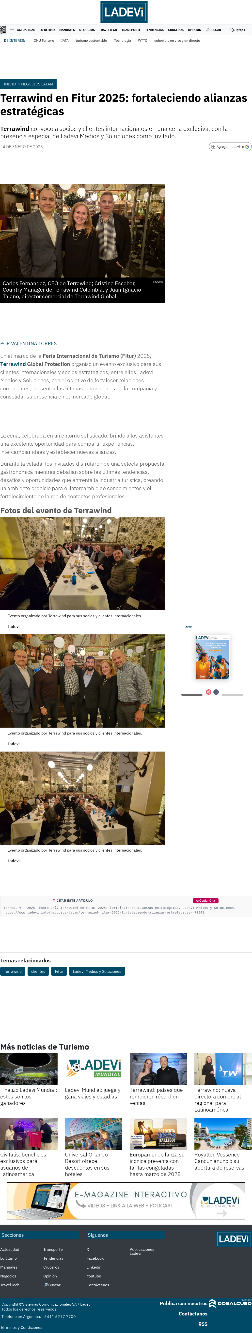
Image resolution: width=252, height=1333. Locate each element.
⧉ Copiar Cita (205, 900)
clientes (38, 971)
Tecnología (122, 40)
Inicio (10, 83)
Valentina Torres (34, 343)
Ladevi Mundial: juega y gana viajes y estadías (93, 1093)
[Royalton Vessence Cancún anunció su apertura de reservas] (223, 1134)
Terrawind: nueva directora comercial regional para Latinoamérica (217, 1099)
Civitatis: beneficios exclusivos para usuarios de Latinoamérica (23, 1164)
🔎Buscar (213, 30)
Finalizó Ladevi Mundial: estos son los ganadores (28, 1096)
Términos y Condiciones (21, 1327)
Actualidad (26, 30)
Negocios (87, 30)
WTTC (142, 40)
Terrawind (13, 363)
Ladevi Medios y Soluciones (97, 971)
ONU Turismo (44, 40)
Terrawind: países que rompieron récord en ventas (156, 1096)
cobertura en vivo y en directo (177, 40)
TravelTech (108, 30)
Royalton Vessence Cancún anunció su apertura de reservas (219, 1161)
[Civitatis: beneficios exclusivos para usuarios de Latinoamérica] (29, 1134)
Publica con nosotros (183, 1303)
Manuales (67, 30)
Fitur (59, 971)
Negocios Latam (37, 83)
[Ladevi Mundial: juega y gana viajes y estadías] (93, 1069)
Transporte (131, 30)
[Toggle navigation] (10, 29)
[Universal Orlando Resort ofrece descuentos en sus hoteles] (93, 1134)
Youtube (94, 1275)
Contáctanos (98, 1284)
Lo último (47, 30)
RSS (202, 1324)
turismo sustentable (91, 40)
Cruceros (176, 30)
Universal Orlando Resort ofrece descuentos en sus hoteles (87, 1164)
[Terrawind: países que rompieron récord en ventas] (158, 1069)
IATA (65, 40)
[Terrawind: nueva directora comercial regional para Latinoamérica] (223, 1069)
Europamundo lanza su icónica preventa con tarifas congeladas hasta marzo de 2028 (157, 1164)
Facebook (95, 1258)
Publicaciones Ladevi (142, 1251)
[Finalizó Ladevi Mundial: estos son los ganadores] (29, 1069)
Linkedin (94, 1267)
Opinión (194, 30)
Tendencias (154, 30)
